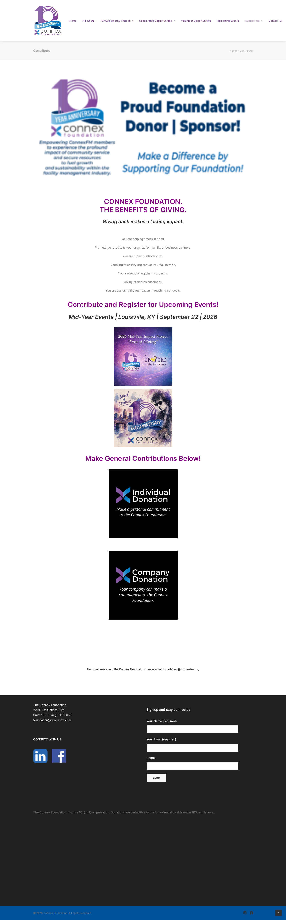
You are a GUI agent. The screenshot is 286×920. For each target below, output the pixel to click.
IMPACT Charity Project (115, 20)
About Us (88, 20)
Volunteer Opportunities (196, 20)
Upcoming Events (228, 20)
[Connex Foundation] (47, 20)
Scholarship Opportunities (155, 20)
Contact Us (276, 20)
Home (72, 20)
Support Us (252, 20)
